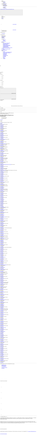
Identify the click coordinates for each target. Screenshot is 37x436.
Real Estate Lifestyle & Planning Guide (7, 47)
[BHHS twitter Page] (7, 392)
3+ (2, 77)
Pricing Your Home (5, 44)
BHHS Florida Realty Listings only (4, 113)
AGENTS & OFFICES (4, 367)
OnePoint (3, 48)
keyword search (2, 99)
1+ (2, 82)
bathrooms (1, 80)
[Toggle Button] (11, 12)
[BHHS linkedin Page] (7, 403)
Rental (4, 40)
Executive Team (5, 53)
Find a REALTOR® (5, 55)
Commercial (3, 49)
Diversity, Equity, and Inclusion (6, 52)
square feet (1, 86)
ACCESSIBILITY (4, 366)
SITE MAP (3, 368)
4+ (2, 78)
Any (3, 75)
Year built (1, 100)
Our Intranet (4, 56)
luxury (1, 111)
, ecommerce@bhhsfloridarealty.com (32, 431)
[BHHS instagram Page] (7, 414)
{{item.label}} (3, 33)
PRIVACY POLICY (4, 365)
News (4, 57)
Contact (4, 51)
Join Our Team (5, 54)
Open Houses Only (2, 110)
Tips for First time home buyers (6, 45)
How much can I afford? (6, 43)
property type (1, 87)
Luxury (2, 41)
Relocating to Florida (5, 46)
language (4, 58)
